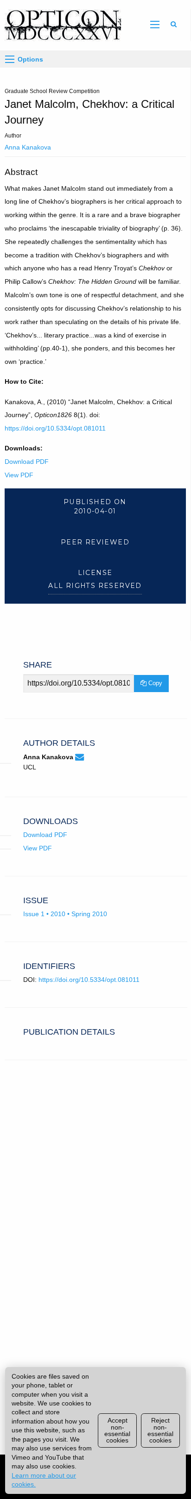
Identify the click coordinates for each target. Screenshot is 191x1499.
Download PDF (27, 461)
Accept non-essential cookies (117, 1430)
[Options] (9, 59)
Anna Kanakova (28, 147)
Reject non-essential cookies (160, 1430)
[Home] (60, 24)
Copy (154, 683)
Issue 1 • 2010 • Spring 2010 (65, 914)
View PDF (19, 475)
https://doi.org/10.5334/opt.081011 (55, 428)
